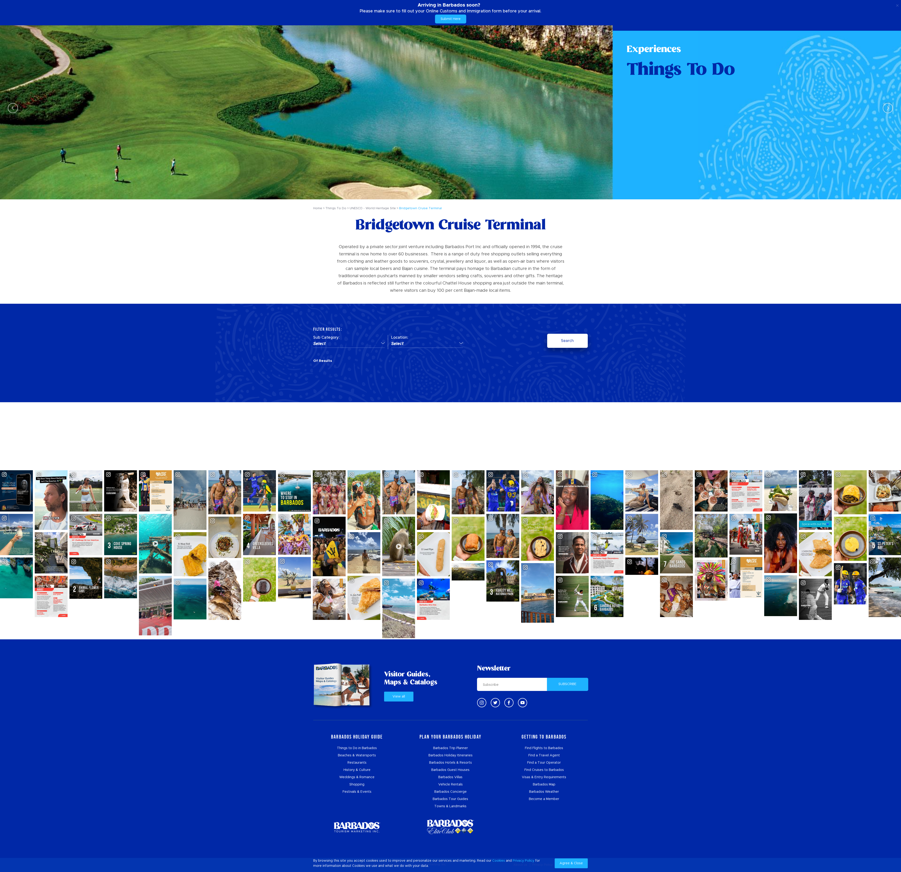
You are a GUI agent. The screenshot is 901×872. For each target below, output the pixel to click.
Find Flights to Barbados (544, 748)
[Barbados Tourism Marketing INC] (356, 827)
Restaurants (357, 762)
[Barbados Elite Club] (450, 827)
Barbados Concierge (450, 791)
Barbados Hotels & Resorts (450, 762)
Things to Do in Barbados (357, 748)
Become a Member (544, 799)
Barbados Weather (544, 791)
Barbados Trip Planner (450, 748)
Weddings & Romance (356, 777)
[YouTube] (522, 702)
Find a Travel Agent (544, 755)
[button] (349, 344)
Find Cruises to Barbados (544, 770)
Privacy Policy (523, 860)
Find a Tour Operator (544, 762)
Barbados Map (544, 784)
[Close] (897, 5)
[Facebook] (509, 702)
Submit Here (451, 19)
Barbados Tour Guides (450, 799)
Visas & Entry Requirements (544, 777)
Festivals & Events (357, 791)
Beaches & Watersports (357, 755)
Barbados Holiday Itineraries (450, 755)
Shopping (356, 784)
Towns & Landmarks (450, 806)
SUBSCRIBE (567, 684)
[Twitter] (495, 702)
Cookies (498, 860)
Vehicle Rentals (450, 784)
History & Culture (357, 770)
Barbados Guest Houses (450, 770)
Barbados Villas (450, 777)
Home (317, 208)
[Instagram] (481, 702)
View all (399, 696)
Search (567, 341)
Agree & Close (571, 863)
